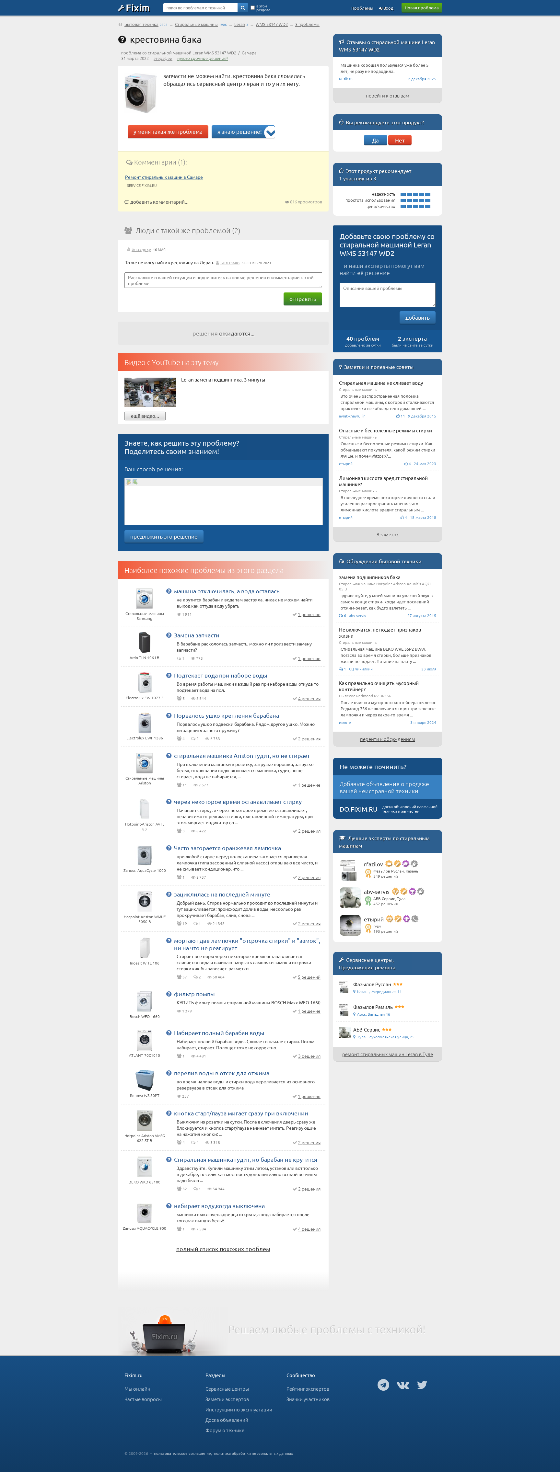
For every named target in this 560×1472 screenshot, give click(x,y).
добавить (417, 317)
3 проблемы (307, 24)
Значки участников (308, 1399)
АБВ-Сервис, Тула (389, 898)
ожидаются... (236, 333)
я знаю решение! (239, 131)
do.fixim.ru (359, 809)
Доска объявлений (226, 1419)
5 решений (309, 977)
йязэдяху (141, 249)
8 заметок (388, 534)
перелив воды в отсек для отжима (221, 1072)
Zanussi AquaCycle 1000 (144, 870)
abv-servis (377, 891)
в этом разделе (263, 8)
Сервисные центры (227, 1388)
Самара (249, 53)
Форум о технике (224, 1430)
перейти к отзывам (387, 95)
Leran (239, 24)
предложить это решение (164, 536)
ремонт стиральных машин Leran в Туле (387, 1054)
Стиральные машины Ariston (144, 780)
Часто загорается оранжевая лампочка (227, 847)
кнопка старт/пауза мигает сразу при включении (241, 1113)
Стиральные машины (196, 24)
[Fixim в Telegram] (383, 1384)
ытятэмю (229, 262)
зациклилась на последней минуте (222, 894)
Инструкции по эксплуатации (238, 1409)
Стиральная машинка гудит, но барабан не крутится (245, 1159)
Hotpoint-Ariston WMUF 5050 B (145, 919)
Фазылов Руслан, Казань (395, 870)
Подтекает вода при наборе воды (220, 675)
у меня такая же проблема (168, 131)
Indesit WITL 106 (144, 962)
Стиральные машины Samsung (144, 616)
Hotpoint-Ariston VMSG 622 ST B (144, 1138)
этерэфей (163, 58)
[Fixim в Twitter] (422, 1384)
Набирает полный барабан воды (219, 1032)
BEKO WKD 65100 (144, 1181)
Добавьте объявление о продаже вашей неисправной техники (384, 787)
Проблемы (362, 8)
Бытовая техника (141, 24)
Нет (400, 140)
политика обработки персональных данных (253, 1453)
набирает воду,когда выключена (219, 1205)
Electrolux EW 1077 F (144, 697)
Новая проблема (422, 7)
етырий (374, 919)
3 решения (309, 1056)
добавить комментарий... (159, 202)
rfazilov (373, 864)
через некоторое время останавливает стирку (238, 801)
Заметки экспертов (227, 1399)
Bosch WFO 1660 (145, 1016)
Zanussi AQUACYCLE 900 (144, 1228)
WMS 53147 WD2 (272, 24)
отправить (302, 298)
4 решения (309, 698)
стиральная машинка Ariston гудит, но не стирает (242, 755)
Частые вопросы (143, 1399)
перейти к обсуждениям (387, 739)
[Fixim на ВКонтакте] (403, 1384)
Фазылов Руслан (372, 984)
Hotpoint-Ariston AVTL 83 (144, 826)
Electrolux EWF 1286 (144, 737)
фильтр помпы (194, 993)
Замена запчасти (196, 635)
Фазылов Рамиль (373, 1007)
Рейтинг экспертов (307, 1388)
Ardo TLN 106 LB (144, 657)
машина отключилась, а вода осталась (227, 591)
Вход (387, 8)
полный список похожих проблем (223, 1248)
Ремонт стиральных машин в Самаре (164, 177)
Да (375, 140)
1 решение (309, 614)
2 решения (309, 738)
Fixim (138, 7)
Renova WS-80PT (144, 1095)
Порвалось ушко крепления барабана (226, 715)
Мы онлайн (137, 1388)
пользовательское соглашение (182, 1453)
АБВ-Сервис (366, 1029)
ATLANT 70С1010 (144, 1055)
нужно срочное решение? (202, 58)
